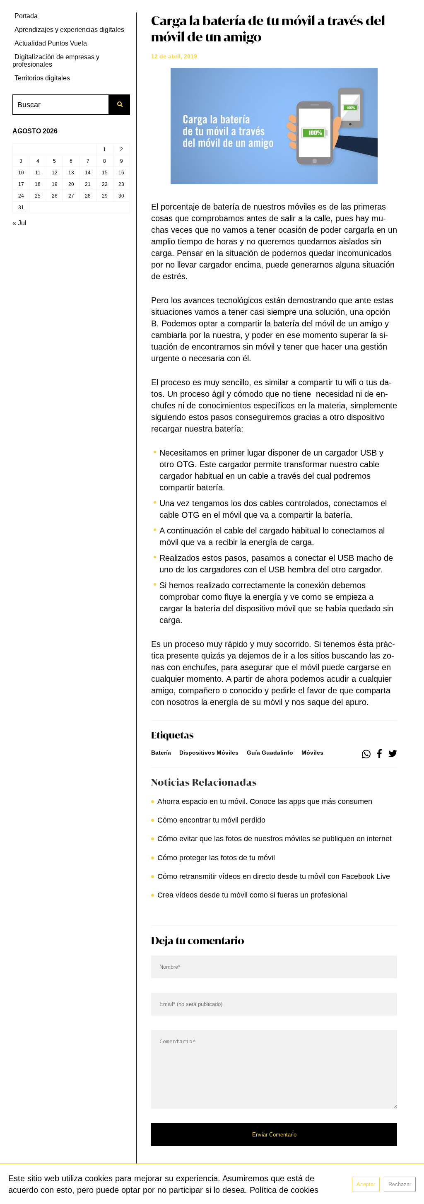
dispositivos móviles (208, 752)
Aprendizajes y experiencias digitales (69, 29)
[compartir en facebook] (379, 754)
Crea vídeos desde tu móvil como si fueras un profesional (252, 895)
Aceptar (366, 1184)
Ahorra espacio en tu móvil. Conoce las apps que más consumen (264, 801)
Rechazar (399, 1184)
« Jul (19, 223)
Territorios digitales (42, 78)
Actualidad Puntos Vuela (50, 43)
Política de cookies (284, 1189)
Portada (26, 15)
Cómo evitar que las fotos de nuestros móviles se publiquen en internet (274, 839)
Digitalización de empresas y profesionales (55, 60)
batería (161, 752)
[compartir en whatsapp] (366, 754)
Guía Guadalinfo (270, 752)
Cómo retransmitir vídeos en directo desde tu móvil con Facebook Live (273, 876)
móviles (312, 752)
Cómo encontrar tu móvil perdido (211, 820)
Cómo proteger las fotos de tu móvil (216, 858)
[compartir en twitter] (392, 754)
